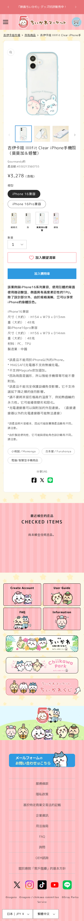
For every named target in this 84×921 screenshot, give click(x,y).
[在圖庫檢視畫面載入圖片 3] (60, 134)
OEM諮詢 (42, 858)
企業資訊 (42, 815)
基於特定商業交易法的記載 (42, 805)
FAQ (42, 836)
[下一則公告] (76, 7)
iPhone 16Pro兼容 (26, 204)
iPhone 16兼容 (24, 194)
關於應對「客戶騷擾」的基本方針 (42, 868)
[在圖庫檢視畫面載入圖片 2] (42, 134)
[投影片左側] (9, 135)
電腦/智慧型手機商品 (24, 460)
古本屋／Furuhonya (58, 451)
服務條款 (42, 783)
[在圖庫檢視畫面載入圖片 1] (23, 134)
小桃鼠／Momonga (23, 451)
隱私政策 (42, 794)
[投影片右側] (75, 135)
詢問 (42, 847)
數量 (10, 238)
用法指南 (42, 826)
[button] (6, 22)
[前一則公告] (8, 7)
